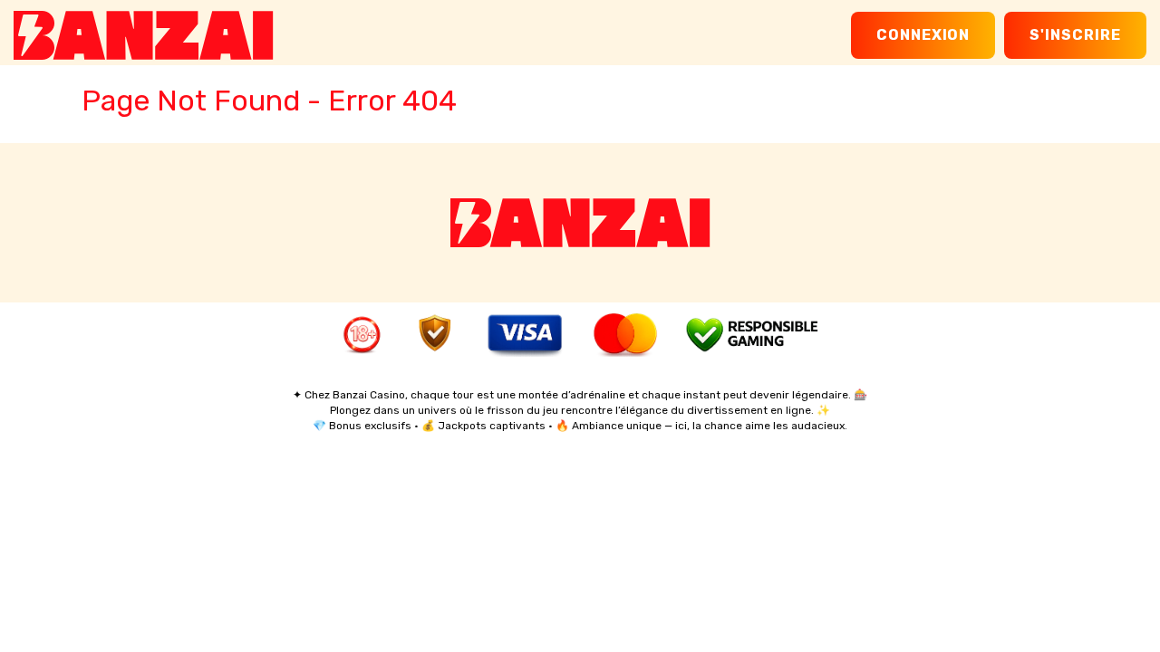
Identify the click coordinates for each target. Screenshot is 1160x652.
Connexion (923, 34)
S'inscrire (1075, 34)
